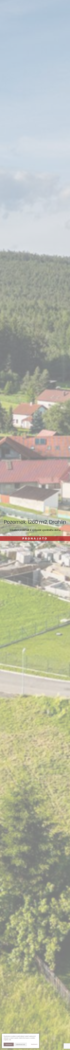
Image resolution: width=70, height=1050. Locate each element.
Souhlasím (8, 1044)
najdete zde (7, 1040)
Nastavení (34, 1044)
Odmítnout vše (20, 1044)
